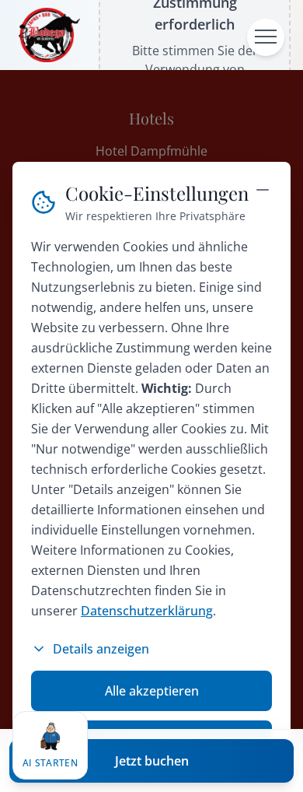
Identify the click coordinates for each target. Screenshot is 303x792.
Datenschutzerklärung (147, 610)
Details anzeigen (101, 648)
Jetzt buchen (152, 760)
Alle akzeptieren (152, 690)
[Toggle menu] (265, 37)
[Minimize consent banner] (262, 189)
